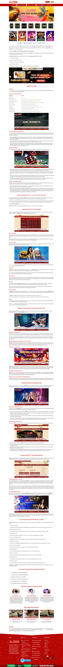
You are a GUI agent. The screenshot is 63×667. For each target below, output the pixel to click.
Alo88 (27, 640)
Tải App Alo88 (35, 659)
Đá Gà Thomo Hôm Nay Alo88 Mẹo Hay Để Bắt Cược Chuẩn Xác (16, 619)
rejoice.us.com (44, 629)
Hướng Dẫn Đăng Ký (36, 651)
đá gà (28, 291)
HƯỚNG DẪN (47, 649)
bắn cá (13, 303)
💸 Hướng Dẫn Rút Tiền (36, 657)
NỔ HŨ (46, 646)
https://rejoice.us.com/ (24, 643)
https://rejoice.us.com (24, 98)
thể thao (38, 234)
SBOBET (36, 101)
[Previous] (8, 617)
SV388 (34, 101)
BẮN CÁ (46, 640)
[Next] (54, 617)
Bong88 (39, 101)
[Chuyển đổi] (10, 573)
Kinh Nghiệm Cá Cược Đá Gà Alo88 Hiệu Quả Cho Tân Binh (47, 619)
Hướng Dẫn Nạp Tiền (36, 655)
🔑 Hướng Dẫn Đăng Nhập (36, 653)
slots (30, 269)
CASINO (46, 643)
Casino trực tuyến (11, 264)
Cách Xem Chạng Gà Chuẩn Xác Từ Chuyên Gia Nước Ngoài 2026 (31, 619)
